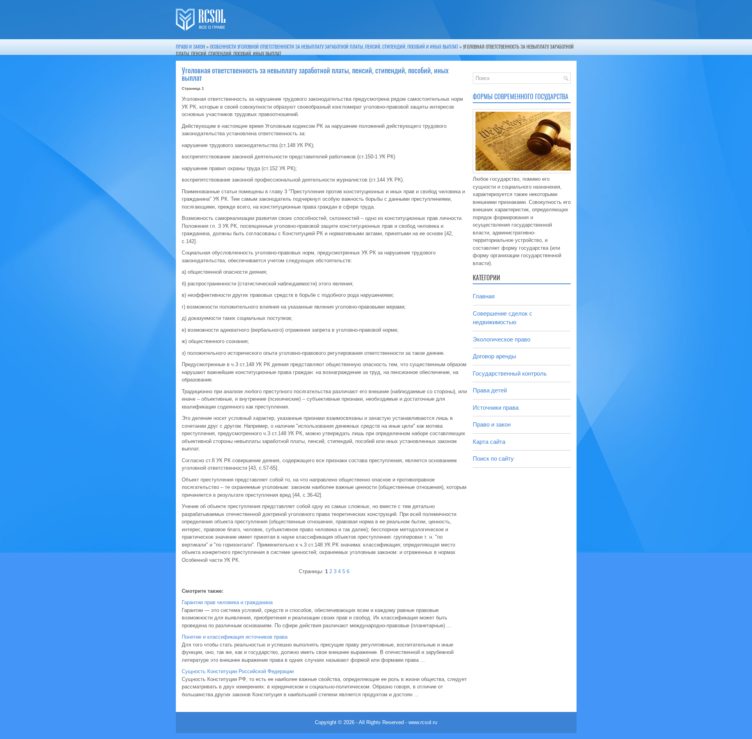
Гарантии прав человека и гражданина (227, 602)
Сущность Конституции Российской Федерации (238, 671)
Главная (484, 296)
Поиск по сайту (493, 458)
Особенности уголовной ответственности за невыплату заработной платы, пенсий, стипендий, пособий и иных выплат (334, 47)
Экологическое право (501, 339)
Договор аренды (494, 356)
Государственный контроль (510, 373)
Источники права (496, 407)
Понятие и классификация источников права (234, 637)
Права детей (490, 390)
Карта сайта (489, 441)
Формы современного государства (520, 97)
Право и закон (190, 47)
